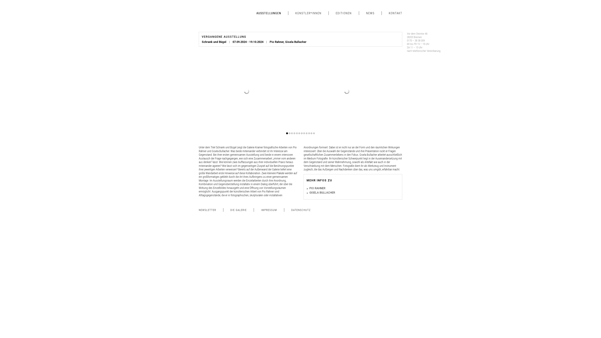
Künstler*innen (308, 13)
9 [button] (307, 133)
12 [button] (314, 133)
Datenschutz (301, 210)
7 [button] (302, 133)
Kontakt (395, 13)
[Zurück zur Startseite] (216, 13)
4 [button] (294, 133)
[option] (247, 91)
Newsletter (207, 210)
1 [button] (287, 133)
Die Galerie (238, 210)
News (370, 13)
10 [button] (309, 133)
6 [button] (299, 133)
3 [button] (292, 133)
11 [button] (311, 133)
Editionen (344, 13)
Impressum (269, 210)
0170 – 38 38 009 (416, 40)
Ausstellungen (268, 13)
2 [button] (289, 133)
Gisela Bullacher (295, 42)
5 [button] (297, 133)
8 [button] (304, 133)
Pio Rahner (277, 42)
